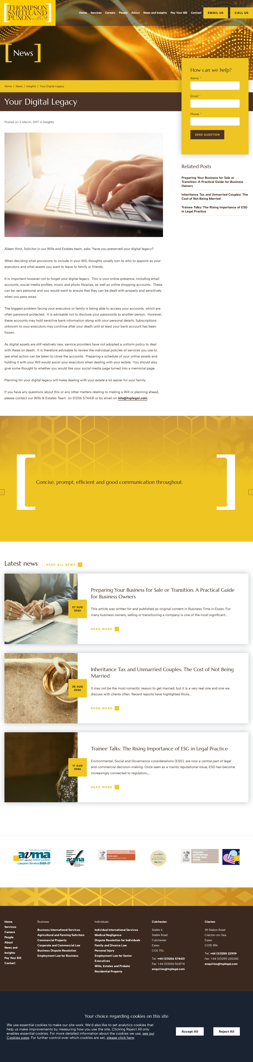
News (19, 86)
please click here (120, 1038)
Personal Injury (104, 950)
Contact (196, 12)
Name (194, 78)
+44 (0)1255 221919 (223, 953)
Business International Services (58, 930)
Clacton (210, 921)
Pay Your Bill (179, 12)
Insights (31, 86)
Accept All (190, 1031)
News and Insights (155, 12)
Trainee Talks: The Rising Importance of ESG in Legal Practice (159, 749)
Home (83, 12)
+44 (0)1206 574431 (171, 958)
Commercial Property (52, 940)
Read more (101, 629)
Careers (110, 12)
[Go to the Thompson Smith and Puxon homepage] (28, 13)
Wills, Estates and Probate (112, 966)
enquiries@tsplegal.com (168, 969)
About (135, 12)
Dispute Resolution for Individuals (117, 940)
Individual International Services (116, 930)
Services (96, 12)
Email (194, 96)
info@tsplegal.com (132, 398)
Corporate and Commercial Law (58, 945)
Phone (194, 114)
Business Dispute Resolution (56, 950)
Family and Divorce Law (111, 945)
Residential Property (108, 971)
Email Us (216, 13)
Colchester (159, 921)
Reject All (226, 1031)
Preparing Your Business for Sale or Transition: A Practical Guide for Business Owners (212, 182)
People (123, 12)
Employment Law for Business (57, 955)
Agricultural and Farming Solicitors (60, 935)
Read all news (61, 564)
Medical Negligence (108, 935)
